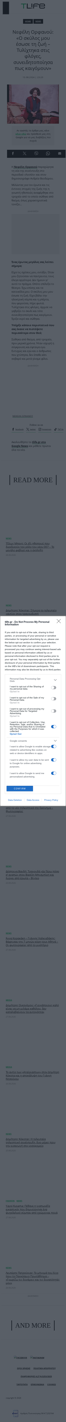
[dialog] (33, 711)
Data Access (33, 800)
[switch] (53, 687)
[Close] (60, 622)
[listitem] (33, 680)
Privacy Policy (51, 800)
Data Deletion (15, 800)
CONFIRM (20, 788)
